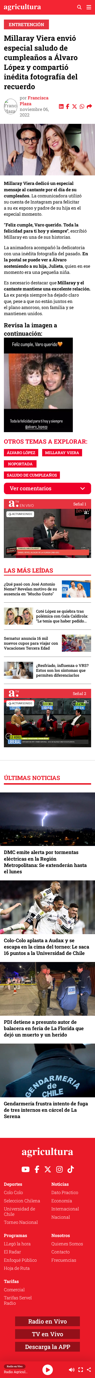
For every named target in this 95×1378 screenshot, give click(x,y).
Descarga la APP (47, 1347)
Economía (61, 1201)
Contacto (60, 1252)
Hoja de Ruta (17, 1268)
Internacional (65, 1209)
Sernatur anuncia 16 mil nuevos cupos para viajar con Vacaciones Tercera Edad (31, 643)
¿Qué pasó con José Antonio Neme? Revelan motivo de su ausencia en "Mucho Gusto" (30, 589)
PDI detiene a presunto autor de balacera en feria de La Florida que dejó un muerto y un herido (44, 1028)
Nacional (60, 1217)
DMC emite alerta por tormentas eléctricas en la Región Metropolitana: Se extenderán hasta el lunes (45, 862)
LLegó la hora (17, 1244)
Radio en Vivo (47, 1321)
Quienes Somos (67, 1244)
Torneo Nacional (21, 1222)
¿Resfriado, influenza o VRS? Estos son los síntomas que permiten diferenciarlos (62, 670)
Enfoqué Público (20, 1260)
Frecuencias (63, 1260)
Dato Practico (64, 1192)
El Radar (12, 1252)
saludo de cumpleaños (32, 475)
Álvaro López (21, 452)
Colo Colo (13, 1192)
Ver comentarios (30, 488)
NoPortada (20, 463)
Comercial (14, 1290)
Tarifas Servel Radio (18, 1300)
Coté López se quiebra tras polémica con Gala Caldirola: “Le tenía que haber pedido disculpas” (62, 616)
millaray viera (62, 452)
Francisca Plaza (34, 100)
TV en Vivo (47, 1334)
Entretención (26, 24)
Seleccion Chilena (22, 1201)
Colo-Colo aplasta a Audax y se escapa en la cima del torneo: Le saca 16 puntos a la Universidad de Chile (46, 946)
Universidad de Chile (19, 1211)
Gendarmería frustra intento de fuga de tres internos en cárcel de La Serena (46, 1109)
